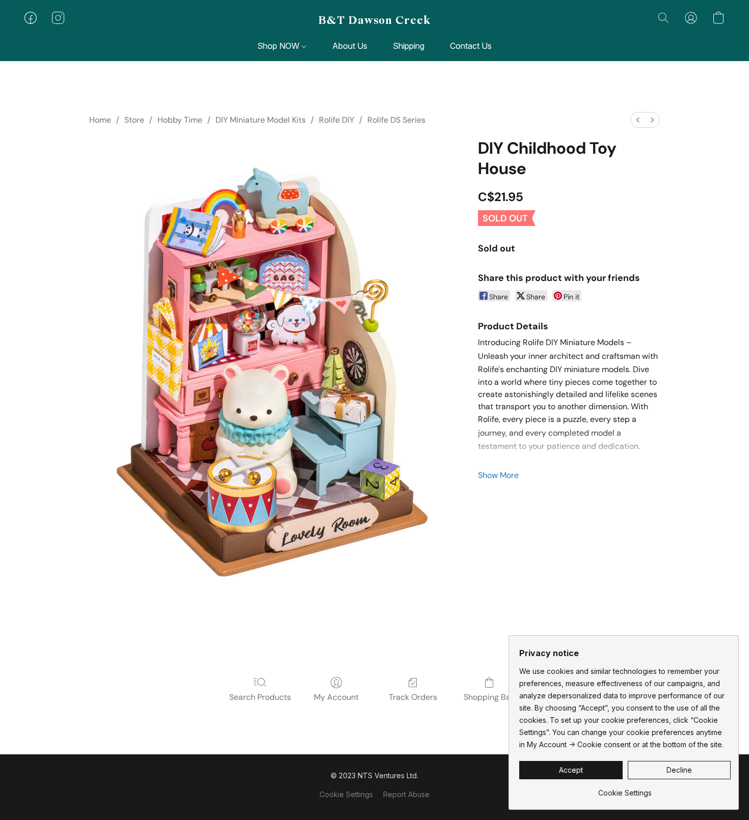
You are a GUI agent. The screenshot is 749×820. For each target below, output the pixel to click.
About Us (349, 46)
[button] (374, 20)
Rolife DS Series (396, 120)
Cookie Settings (346, 794)
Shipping (408, 46)
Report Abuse (406, 794)
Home (100, 120)
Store (134, 120)
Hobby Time (179, 120)
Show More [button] (498, 475)
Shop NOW (279, 46)
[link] (625, 789)
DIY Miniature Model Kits (261, 120)
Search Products (260, 697)
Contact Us (471, 46)
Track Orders (413, 697)
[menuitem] (638, 119)
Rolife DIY (336, 120)
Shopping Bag (489, 697)
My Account (336, 697)
